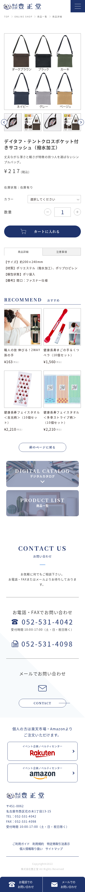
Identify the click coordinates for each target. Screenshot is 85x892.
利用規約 (38, 844)
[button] (9, 122)
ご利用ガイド (21, 844)
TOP (6, 16)
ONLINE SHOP (23, 16)
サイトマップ (54, 849)
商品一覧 (42, 16)
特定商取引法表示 (58, 844)
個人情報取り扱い (31, 849)
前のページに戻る (42, 447)
